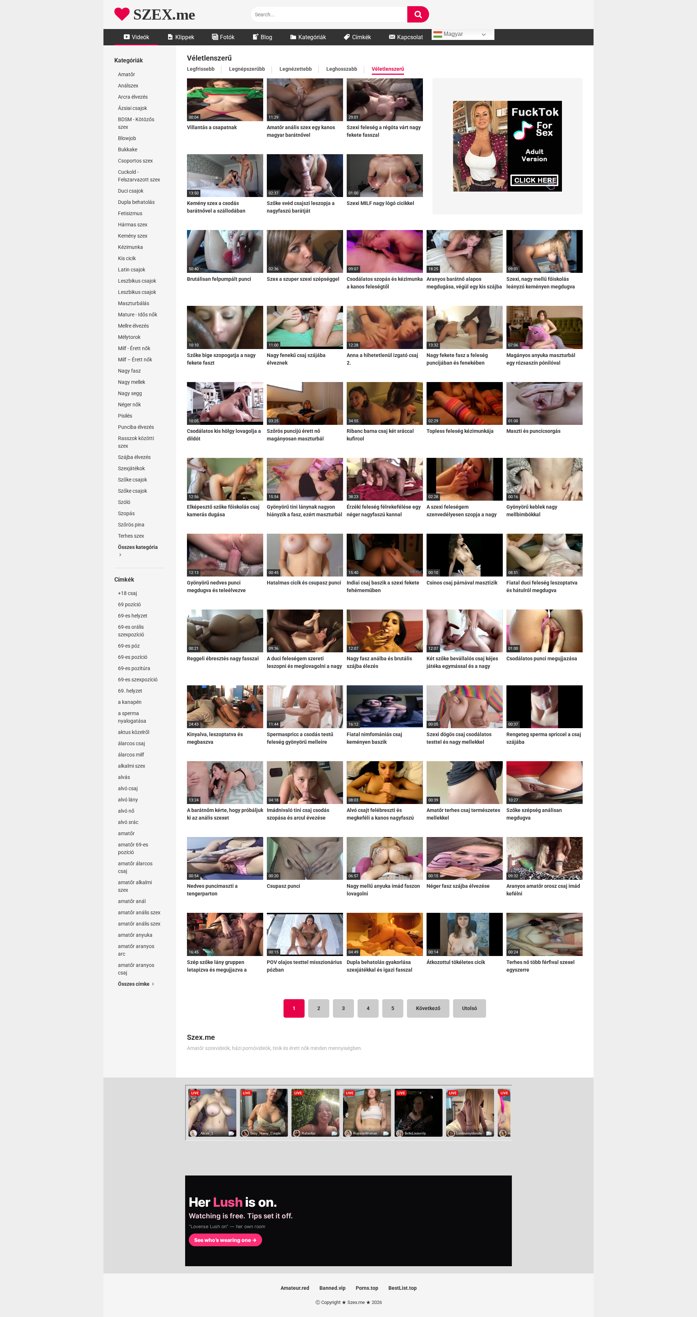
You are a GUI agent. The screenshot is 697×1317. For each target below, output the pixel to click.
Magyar (452, 34)
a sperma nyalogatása (132, 717)
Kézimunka (130, 247)
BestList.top (402, 1288)
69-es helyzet (132, 616)
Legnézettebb (296, 69)
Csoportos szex (135, 161)
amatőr (126, 833)
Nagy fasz (129, 371)
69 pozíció (129, 604)
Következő (428, 1008)
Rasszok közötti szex (136, 442)
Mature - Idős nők (137, 314)
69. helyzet (130, 691)
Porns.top (367, 1288)
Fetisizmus (130, 213)
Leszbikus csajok (137, 281)
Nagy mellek (131, 382)
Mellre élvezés (133, 326)
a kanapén (130, 702)
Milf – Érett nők (135, 359)
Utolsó (469, 1008)
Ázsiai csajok (132, 108)
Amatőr (126, 74)
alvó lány (128, 800)
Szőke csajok (132, 480)
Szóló (124, 502)
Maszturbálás (133, 303)
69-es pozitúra (134, 668)
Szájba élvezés (134, 457)
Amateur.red (295, 1288)
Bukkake (127, 149)
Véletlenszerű (388, 69)
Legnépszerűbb (247, 69)
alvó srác (128, 822)
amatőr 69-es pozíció (133, 848)
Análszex (128, 86)
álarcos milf (131, 755)
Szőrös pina (131, 525)
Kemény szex (132, 236)
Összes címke (134, 984)
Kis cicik (127, 258)
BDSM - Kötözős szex (136, 123)
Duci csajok (130, 191)
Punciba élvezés (136, 427)
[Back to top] (672, 1295)
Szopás (126, 513)
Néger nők (129, 404)
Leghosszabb (341, 69)
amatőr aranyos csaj (136, 969)
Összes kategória (138, 547)
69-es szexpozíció (138, 679)
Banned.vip (332, 1288)
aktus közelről (133, 732)
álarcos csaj (131, 743)
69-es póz (129, 646)
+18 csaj (127, 593)
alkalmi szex (131, 766)
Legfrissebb (201, 69)
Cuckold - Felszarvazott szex (139, 175)
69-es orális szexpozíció (131, 630)
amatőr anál (132, 901)
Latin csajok (131, 269)
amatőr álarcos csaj (135, 867)
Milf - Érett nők (134, 348)
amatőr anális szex (139, 912)
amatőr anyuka (135, 935)
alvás (124, 777)
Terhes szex (131, 536)
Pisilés (125, 416)
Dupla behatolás (136, 202)
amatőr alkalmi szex (135, 886)
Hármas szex (132, 224)
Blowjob (127, 138)
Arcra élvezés (133, 97)
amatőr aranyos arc (136, 950)
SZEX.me (162, 14)
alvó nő (126, 811)
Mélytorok (129, 337)
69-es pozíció (132, 657)
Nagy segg (130, 393)
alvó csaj (128, 788)
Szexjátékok (131, 468)
